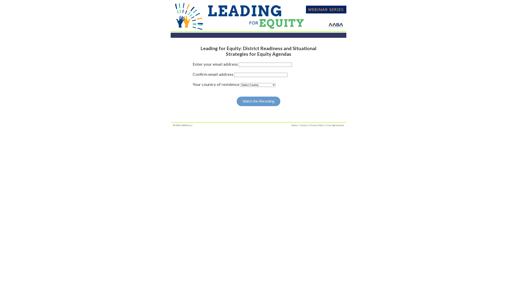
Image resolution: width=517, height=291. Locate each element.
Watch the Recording (258, 101)
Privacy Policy (317, 125)
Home (294, 125)
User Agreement (335, 125)
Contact (303, 125)
